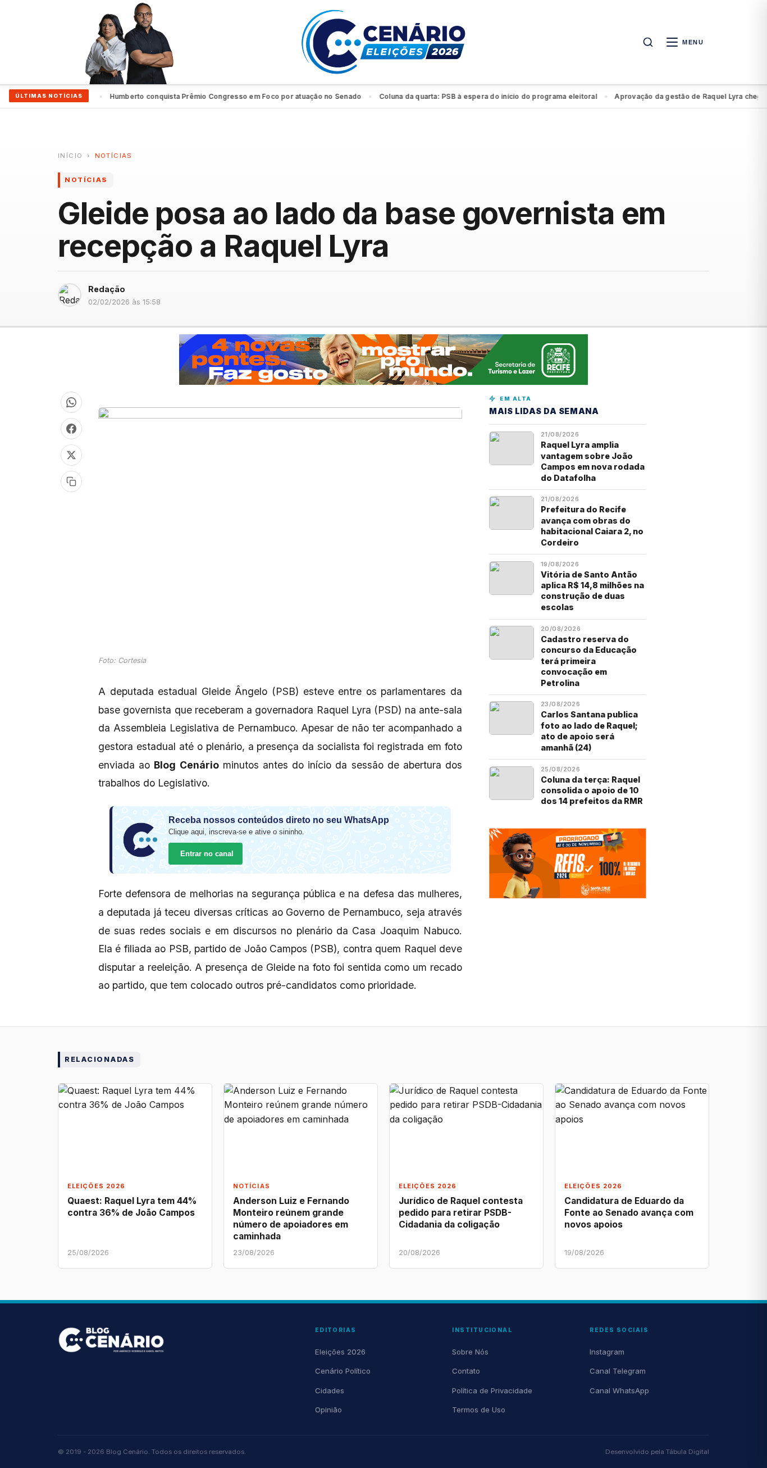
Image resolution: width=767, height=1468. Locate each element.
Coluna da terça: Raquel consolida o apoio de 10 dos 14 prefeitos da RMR (592, 790)
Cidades (329, 1390)
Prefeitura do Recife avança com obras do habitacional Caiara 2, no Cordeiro (592, 526)
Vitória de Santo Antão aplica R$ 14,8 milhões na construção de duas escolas (592, 591)
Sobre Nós (470, 1351)
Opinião (328, 1409)
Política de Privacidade (492, 1390)
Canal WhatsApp (619, 1390)
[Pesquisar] (648, 42)
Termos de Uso (478, 1409)
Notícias (114, 156)
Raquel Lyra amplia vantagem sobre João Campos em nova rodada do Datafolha (593, 461)
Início (70, 156)
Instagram (607, 1351)
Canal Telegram (618, 1370)
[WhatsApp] (71, 402)
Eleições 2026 (340, 1351)
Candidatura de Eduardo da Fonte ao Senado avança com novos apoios (628, 1213)
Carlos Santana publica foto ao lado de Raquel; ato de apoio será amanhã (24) (589, 731)
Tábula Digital (687, 1452)
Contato (466, 1370)
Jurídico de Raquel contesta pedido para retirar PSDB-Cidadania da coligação (461, 1213)
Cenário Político (343, 1370)
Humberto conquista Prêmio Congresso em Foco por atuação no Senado (214, 96)
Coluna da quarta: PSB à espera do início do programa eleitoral (466, 96)
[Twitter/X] (71, 455)
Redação (106, 289)
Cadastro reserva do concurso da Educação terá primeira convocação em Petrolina (589, 661)
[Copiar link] (71, 481)
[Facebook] (71, 428)
